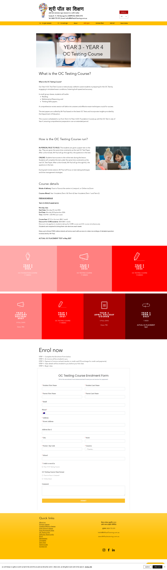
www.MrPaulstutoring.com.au (108, 546)
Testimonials (43, 554)
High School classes (46, 538)
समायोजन (147, 567)
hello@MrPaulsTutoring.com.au (108, 542)
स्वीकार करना (157, 567)
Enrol (41, 546)
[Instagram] (104, 560)
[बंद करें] (165, 566)
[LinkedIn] (113, 560)
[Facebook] (109, 560)
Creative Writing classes (47, 536)
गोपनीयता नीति (88, 567)
